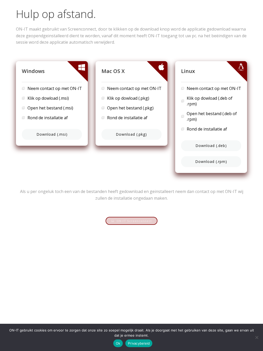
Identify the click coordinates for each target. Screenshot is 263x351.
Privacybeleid (139, 343)
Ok (118, 343)
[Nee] (256, 337)
